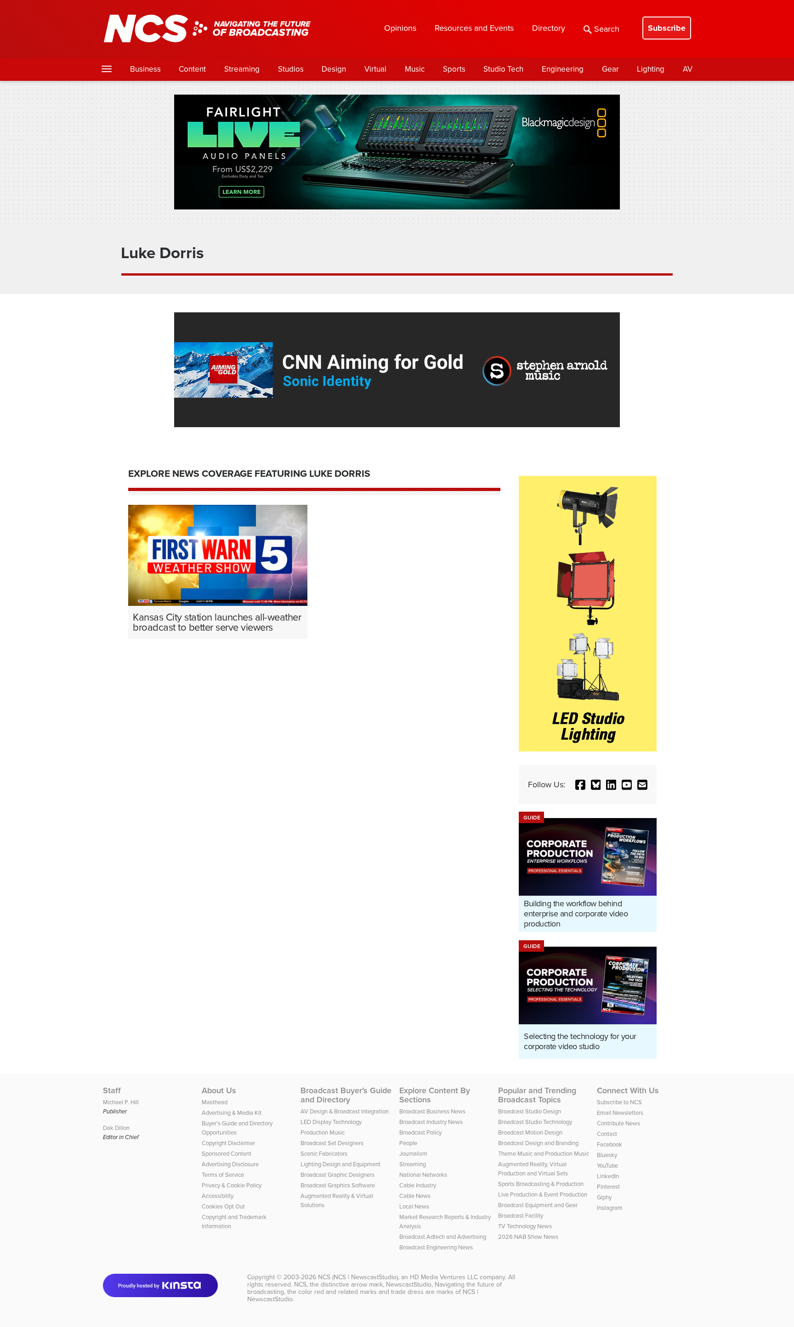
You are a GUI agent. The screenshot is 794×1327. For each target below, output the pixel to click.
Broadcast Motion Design (530, 1132)
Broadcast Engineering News (436, 1247)
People (408, 1143)
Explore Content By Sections (434, 1095)
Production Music (323, 1132)
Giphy (604, 1197)
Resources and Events (474, 28)
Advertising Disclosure (230, 1164)
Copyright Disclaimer (228, 1143)
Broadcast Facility (520, 1215)
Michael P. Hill (121, 1102)
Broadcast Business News (432, 1111)
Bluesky (607, 1155)
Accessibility (217, 1195)
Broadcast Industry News (431, 1122)
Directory (548, 28)
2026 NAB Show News (528, 1236)
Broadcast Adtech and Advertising (442, 1236)
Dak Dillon (116, 1128)
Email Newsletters (620, 1112)
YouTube (607, 1165)
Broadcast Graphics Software (338, 1185)
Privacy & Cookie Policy (231, 1185)
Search (606, 29)
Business (145, 69)
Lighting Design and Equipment (340, 1164)
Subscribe (667, 28)
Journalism (413, 1153)
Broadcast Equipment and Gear (538, 1205)
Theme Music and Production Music (543, 1153)
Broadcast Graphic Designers (337, 1174)
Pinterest (608, 1186)
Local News (414, 1206)
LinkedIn (608, 1176)
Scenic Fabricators (324, 1153)
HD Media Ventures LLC (444, 1277)
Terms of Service (223, 1174)
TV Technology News (525, 1226)
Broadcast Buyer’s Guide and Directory (346, 1095)
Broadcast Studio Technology (535, 1122)
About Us (219, 1090)
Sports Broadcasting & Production (541, 1184)
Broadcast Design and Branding (538, 1143)
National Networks (423, 1174)
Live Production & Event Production (542, 1194)
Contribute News (618, 1123)
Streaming (242, 69)
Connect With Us (628, 1090)
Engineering (563, 69)
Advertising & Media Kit (231, 1112)
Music (415, 69)
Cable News (415, 1195)
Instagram (610, 1207)
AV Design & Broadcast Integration (345, 1111)
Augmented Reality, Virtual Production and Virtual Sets (533, 1169)
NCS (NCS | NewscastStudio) (358, 1277)
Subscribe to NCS (619, 1102)
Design (334, 69)
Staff (112, 1090)
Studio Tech (503, 69)
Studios (291, 69)
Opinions (400, 28)
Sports (454, 69)
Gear (610, 69)
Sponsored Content (226, 1153)
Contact (607, 1133)
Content (192, 69)
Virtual (375, 69)
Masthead (214, 1102)
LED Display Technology (331, 1122)
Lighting (650, 69)
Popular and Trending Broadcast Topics (537, 1095)
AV (687, 69)
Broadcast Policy (420, 1132)
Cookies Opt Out (223, 1206)
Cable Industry (417, 1185)
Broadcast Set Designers (332, 1143)
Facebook (609, 1144)
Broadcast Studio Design (529, 1111)
